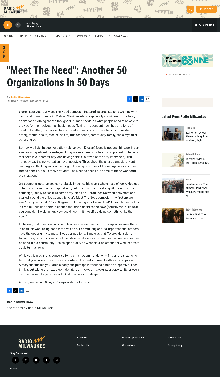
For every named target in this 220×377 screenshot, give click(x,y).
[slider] (23, 25)
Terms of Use (175, 337)
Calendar (121, 35)
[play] (7, 25)
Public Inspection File (133, 337)
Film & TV (190, 127)
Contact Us (83, 345)
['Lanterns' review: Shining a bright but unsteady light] (173, 133)
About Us (82, 337)
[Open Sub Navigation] (15, 35)
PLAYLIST (4, 53)
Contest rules (129, 345)
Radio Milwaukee (20, 97)
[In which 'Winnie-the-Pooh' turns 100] (173, 160)
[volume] (18, 25)
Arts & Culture (193, 154)
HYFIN (24, 35)
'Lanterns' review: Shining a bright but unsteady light (197, 136)
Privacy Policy (175, 345)
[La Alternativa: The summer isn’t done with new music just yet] (173, 185)
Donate (207, 9)
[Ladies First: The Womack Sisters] (173, 215)
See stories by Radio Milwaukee (30, 308)
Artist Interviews (194, 209)
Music (188, 179)
